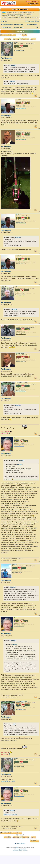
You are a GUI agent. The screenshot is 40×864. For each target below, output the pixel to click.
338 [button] (28, 39)
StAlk (16, 286)
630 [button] (32, 39)
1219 (24, 136)
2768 (24, 331)
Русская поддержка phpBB (20, 848)
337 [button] (24, 39)
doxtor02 (14, 564)
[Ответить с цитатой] (36, 95)
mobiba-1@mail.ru (33, 3)
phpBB (16, 847)
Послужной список (19, 50)
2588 (22, 443)
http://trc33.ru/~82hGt (8, 781)
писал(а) (13, 65)
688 (22, 47)
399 (24, 105)
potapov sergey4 (20, 131)
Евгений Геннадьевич (21, 382)
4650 (20, 570)
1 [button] (10, 39)
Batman (16, 438)
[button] (5, 39)
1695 (24, 388)
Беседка (20, 31)
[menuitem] (5, 21)
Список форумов (35, 4)
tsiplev (16, 42)
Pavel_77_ (18, 100)
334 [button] (14, 39)
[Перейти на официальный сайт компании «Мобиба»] (8, 3)
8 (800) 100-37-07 (32, 1)
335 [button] (18, 39)
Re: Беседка (6, 58)
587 (23, 292)
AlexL (17, 326)
